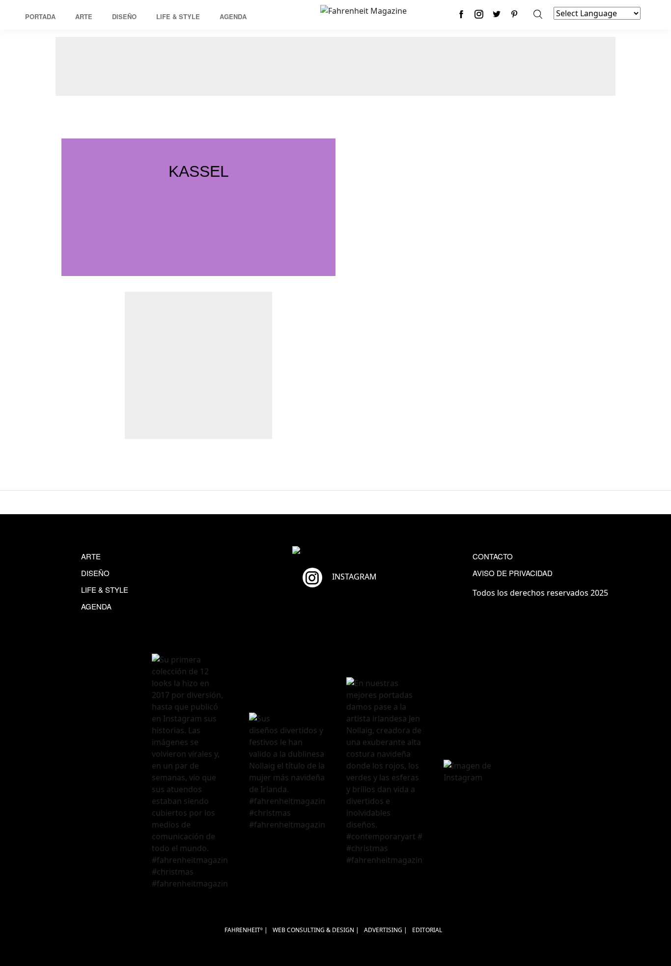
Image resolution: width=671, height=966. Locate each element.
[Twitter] (496, 14)
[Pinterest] (514, 14)
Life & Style (178, 16)
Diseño (124, 16)
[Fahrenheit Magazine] (335, 551)
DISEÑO (95, 573)
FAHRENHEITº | (246, 930)
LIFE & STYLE (104, 589)
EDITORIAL (427, 930)
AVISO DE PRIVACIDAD (513, 573)
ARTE (91, 556)
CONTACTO (493, 556)
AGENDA (96, 606)
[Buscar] (538, 14)
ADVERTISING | (385, 930)
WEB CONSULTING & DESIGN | (316, 930)
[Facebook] (461, 14)
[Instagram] (479, 14)
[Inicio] (363, 9)
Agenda (233, 16)
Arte (83, 16)
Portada (40, 16)
